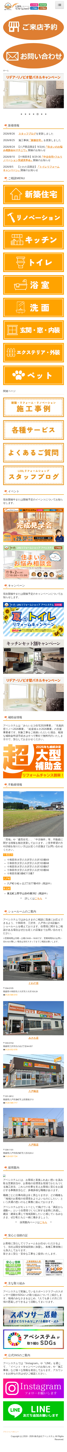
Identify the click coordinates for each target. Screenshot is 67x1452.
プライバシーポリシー (11, 1432)
